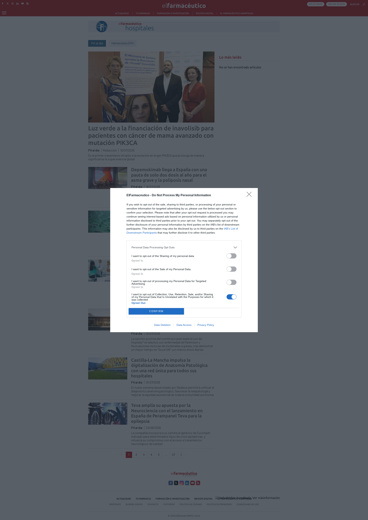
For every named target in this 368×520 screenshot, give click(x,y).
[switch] (232, 255)
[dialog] (184, 260)
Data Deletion (162, 324)
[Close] (250, 195)
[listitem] (184, 247)
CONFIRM (156, 311)
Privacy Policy (205, 324)
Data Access (184, 324)
